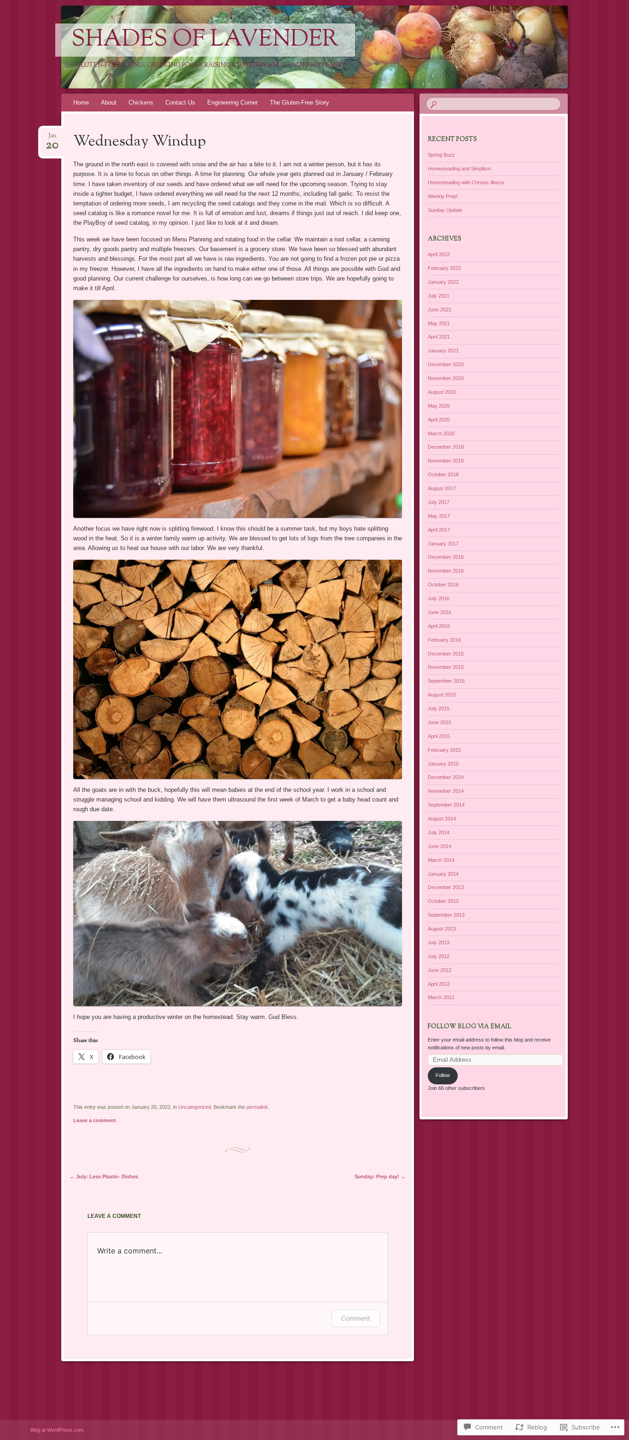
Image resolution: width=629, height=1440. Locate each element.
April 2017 (439, 530)
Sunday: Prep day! (380, 1176)
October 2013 (443, 901)
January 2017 (443, 543)
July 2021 (438, 296)
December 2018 (446, 447)
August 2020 (442, 392)
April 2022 (439, 254)
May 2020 (439, 406)
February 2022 (444, 268)
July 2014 (438, 832)
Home (81, 102)
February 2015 (444, 750)
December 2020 (446, 364)
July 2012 (438, 956)
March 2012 (441, 997)
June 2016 (439, 612)
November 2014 (446, 791)
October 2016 (443, 584)
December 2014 (446, 777)
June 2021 (439, 309)
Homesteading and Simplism (459, 168)
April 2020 (439, 419)
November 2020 (446, 378)
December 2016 (446, 557)
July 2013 (438, 942)
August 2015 (442, 694)
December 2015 (446, 653)
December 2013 (446, 887)
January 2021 (443, 350)
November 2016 (446, 571)
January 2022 (443, 282)
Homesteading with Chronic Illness (466, 182)
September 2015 (446, 681)
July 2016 (438, 598)
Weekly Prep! (443, 196)
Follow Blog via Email (469, 1027)
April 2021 (439, 337)
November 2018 (446, 460)
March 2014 (441, 860)
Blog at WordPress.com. (57, 1430)
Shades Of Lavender (205, 40)
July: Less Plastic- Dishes (104, 1176)
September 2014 (446, 805)
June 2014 (439, 846)
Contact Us (180, 102)
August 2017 (442, 488)
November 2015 (446, 667)
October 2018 (443, 474)
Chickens (140, 102)
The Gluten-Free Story (299, 102)
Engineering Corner (232, 102)
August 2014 (442, 818)
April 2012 (439, 984)
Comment (355, 1318)
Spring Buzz (441, 155)
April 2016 (439, 626)
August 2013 (442, 928)
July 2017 (438, 502)
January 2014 (443, 874)
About (108, 102)
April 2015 (439, 736)
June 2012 (439, 970)
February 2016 (444, 640)
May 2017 (439, 516)
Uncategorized (194, 1107)
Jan (52, 138)
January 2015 (443, 764)
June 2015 (439, 722)
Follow (443, 1075)
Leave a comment (94, 1120)
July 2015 (438, 708)
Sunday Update (445, 210)
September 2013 (446, 915)
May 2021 (439, 323)
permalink (257, 1107)
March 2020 (441, 433)
